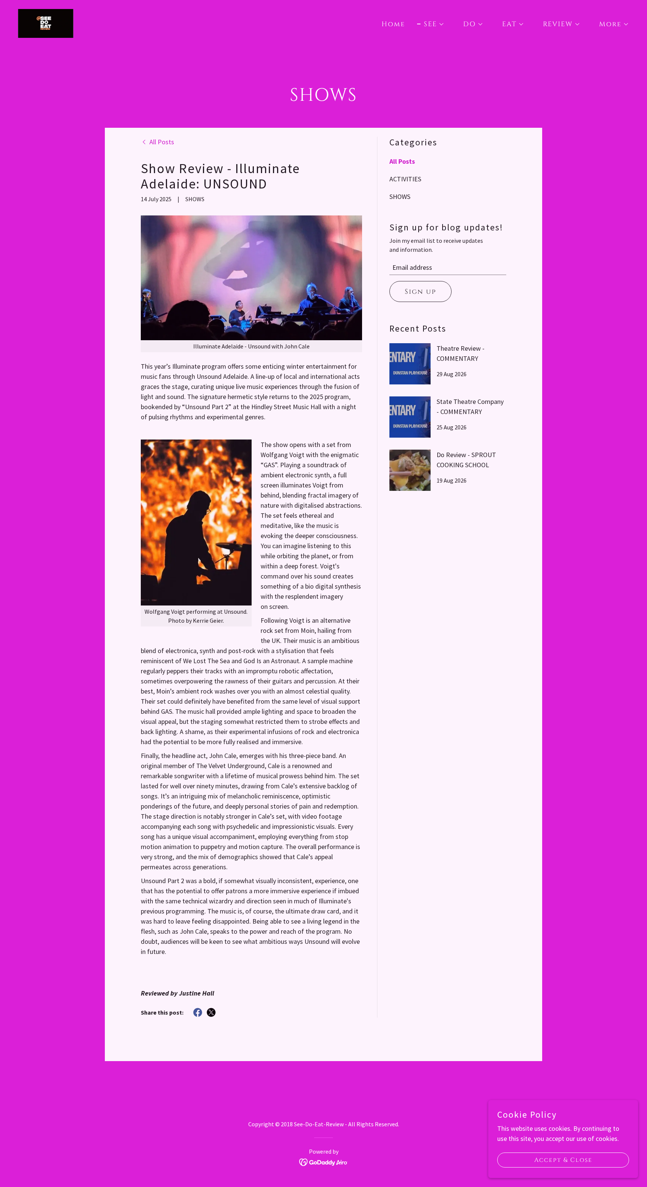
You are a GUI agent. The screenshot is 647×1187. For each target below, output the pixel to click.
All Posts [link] (402, 161)
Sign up (420, 291)
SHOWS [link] (399, 196)
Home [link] (393, 24)
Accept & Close (563, 1160)
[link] (45, 22)
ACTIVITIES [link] (405, 179)
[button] (430, 24)
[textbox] (447, 267)
